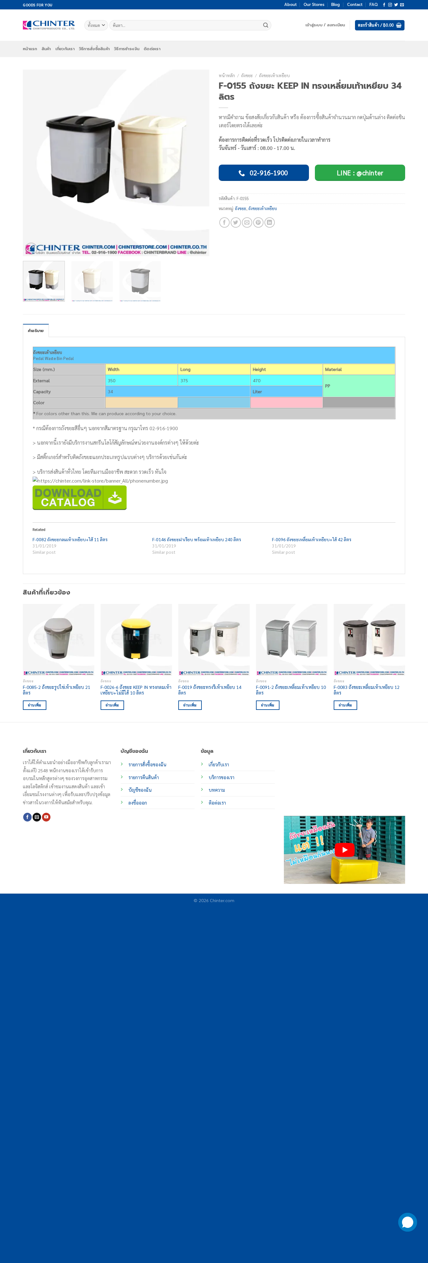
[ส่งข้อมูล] (265, 25)
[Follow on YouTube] (46, 817)
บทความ (217, 790)
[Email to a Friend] (247, 222)
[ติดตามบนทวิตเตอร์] (396, 5)
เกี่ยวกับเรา (65, 49)
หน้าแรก (30, 49)
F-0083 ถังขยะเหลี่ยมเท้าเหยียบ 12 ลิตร (366, 690)
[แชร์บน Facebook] (224, 222)
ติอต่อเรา (217, 803)
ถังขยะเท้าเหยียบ (274, 75)
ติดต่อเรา (152, 49)
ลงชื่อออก (137, 803)
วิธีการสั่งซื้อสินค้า (94, 49)
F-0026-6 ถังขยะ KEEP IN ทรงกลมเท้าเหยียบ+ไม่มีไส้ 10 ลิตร (136, 690)
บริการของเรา (221, 777)
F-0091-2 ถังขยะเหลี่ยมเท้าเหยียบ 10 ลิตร (291, 690)
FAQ (373, 5)
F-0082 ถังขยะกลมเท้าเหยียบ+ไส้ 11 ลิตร (70, 539)
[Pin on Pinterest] (258, 222)
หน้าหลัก (227, 75)
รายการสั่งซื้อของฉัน (147, 764)
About (290, 5)
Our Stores (314, 5)
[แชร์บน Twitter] (236, 222)
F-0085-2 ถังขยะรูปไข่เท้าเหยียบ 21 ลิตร (56, 690)
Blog (335, 5)
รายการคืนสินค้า (143, 777)
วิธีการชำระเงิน (126, 49)
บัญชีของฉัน (140, 790)
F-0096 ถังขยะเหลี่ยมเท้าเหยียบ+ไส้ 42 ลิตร (311, 539)
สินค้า (46, 49)
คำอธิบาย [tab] (36, 331)
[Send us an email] (402, 5)
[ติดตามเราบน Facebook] (384, 5)
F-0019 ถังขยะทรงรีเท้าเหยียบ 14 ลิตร (209, 690)
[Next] (197, 163)
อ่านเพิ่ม (34, 705)
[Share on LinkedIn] (269, 222)
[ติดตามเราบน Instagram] (390, 5)
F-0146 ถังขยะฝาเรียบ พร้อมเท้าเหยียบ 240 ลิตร (196, 539)
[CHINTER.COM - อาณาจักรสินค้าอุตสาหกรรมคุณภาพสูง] (49, 25)
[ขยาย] (31, 249)
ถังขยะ (247, 75)
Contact (355, 5)
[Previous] (34, 163)
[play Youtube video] (344, 850)
